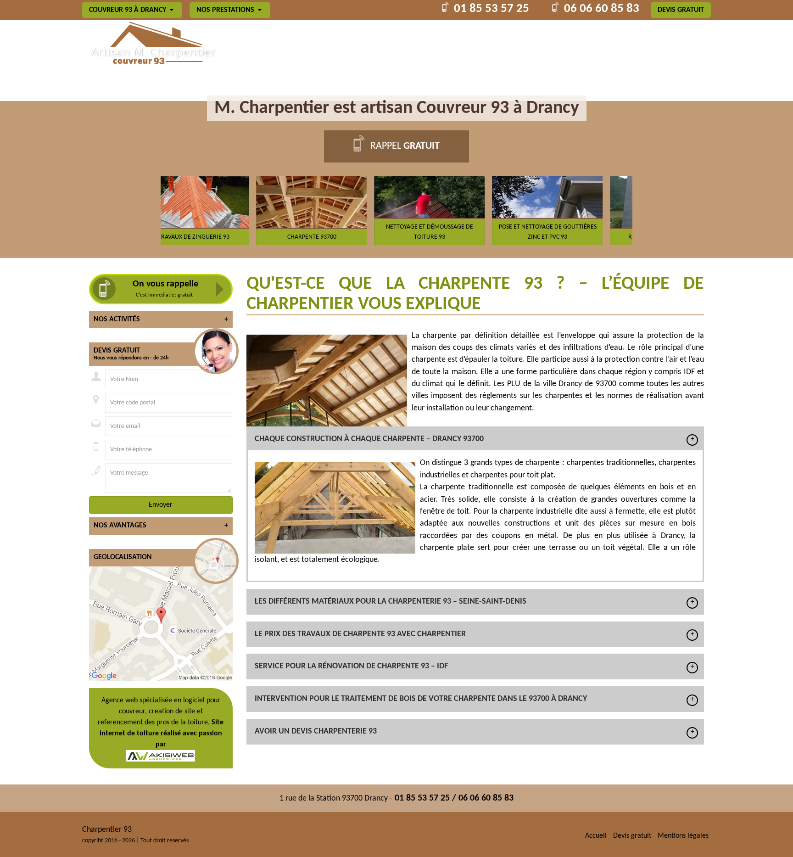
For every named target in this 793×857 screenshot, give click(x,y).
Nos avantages (161, 525)
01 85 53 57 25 (491, 9)
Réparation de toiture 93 (576, 237)
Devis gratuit (681, 10)
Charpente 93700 (222, 237)
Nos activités (161, 319)
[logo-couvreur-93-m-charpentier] (151, 44)
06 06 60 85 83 (601, 9)
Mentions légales (683, 836)
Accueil (596, 836)
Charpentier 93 (107, 829)
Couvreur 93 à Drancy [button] (128, 10)
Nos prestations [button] (226, 10)
